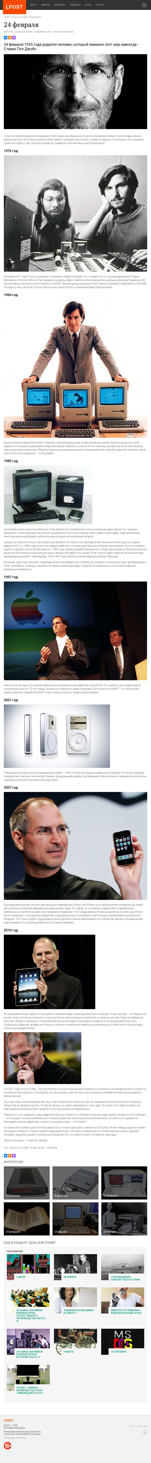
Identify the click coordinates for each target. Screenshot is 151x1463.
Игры (88, 5)
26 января (70, 1277)
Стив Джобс (38, 1148)
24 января (110, 1231)
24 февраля (13, 1195)
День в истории (20, 17)
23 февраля (13, 1231)
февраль (53, 1148)
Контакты (21, 1438)
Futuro (100, 5)
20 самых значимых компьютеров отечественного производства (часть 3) (30, 1315)
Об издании (9, 1438)
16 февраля (111, 1195)
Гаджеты (75, 5)
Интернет (60, 5)
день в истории (19, 1148)
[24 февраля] (75, 128)
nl (12, 32)
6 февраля (61, 1195)
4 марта (69, 1351)
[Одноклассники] (10, 37)
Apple (33, 5)
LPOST (7, 17)
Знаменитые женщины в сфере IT (79, 1311)
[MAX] (14, 37)
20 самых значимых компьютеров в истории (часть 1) (29, 1354)
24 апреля (61, 1231)
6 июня (20, 1277)
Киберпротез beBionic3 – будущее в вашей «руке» (126, 1311)
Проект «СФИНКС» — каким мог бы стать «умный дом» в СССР (29, 1390)
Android (45, 5)
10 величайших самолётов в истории (125, 1278)
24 (6, 1148)
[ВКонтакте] (5, 37)
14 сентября (118, 1351)
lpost (14, 7)
